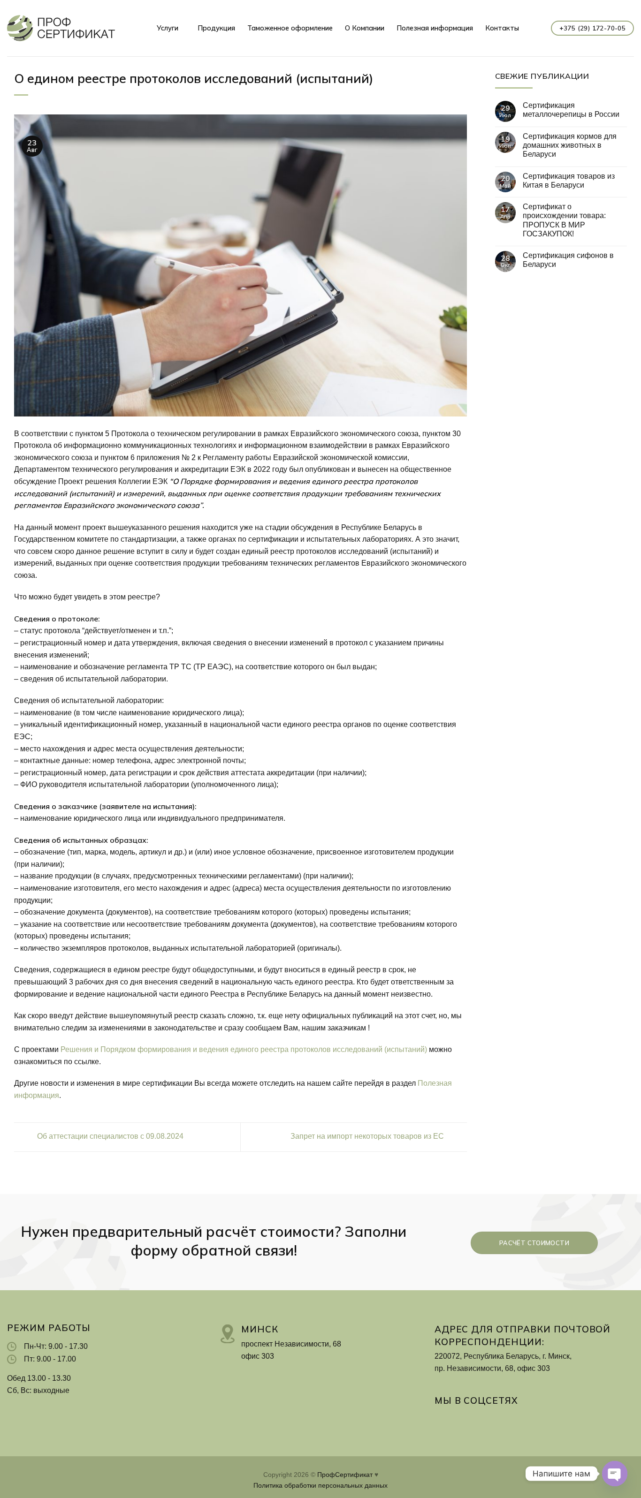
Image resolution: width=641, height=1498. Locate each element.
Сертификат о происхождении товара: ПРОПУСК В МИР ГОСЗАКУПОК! (564, 220)
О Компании (364, 28)
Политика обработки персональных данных (320, 1485)
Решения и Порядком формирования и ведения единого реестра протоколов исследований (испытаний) (244, 1049)
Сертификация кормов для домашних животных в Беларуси (570, 145)
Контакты (502, 28)
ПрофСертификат (345, 1474)
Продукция (216, 28)
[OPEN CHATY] (614, 1473)
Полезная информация (435, 28)
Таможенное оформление (290, 28)
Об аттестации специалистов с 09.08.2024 (109, 1137)
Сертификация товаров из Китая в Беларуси (569, 180)
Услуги (167, 28)
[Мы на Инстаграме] (441, 1420)
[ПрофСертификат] (61, 28)
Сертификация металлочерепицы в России (571, 109)
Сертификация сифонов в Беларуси (568, 259)
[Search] (535, 28)
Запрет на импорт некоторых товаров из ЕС (368, 1137)
